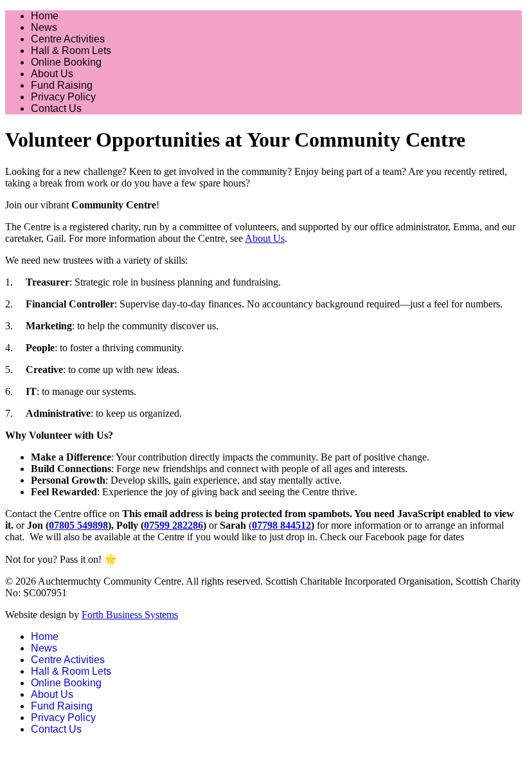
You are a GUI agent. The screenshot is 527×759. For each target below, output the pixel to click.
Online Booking (66, 62)
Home (44, 15)
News (44, 27)
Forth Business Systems (130, 614)
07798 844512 (281, 525)
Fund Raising (62, 85)
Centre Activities (68, 38)
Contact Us (56, 108)
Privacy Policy (63, 96)
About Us (52, 73)
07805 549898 (78, 525)
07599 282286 (173, 525)
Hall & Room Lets (71, 50)
